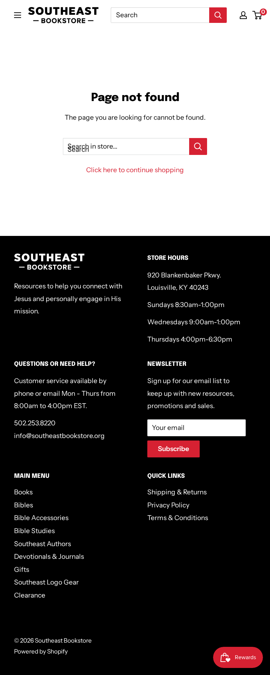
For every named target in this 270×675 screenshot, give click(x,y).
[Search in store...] (198, 146)
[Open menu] (17, 15)
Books (23, 492)
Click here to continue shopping (135, 170)
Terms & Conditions (177, 518)
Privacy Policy (168, 505)
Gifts (21, 569)
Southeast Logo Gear (46, 582)
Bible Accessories (41, 518)
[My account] (243, 15)
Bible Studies (34, 531)
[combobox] (160, 15)
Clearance (29, 595)
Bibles (23, 505)
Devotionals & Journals (49, 556)
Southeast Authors (42, 544)
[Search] (218, 15)
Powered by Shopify (41, 651)
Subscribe (173, 449)
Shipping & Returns (177, 492)
